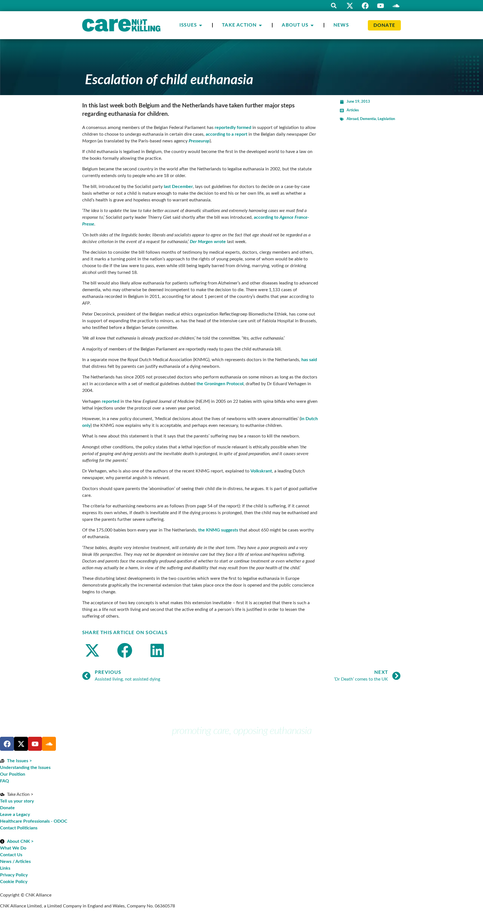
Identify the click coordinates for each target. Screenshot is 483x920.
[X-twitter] (350, 6)
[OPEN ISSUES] (200, 25)
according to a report (226, 134)
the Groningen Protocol (219, 384)
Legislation (386, 119)
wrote (208, 241)
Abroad (352, 119)
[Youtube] (380, 6)
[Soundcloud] (49, 744)
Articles (353, 110)
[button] (333, 5)
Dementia (368, 119)
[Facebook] (365, 6)
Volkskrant (261, 471)
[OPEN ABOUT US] (312, 25)
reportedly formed (233, 127)
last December (178, 186)
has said (309, 359)
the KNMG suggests (218, 530)
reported (110, 401)
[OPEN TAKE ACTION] (260, 25)
